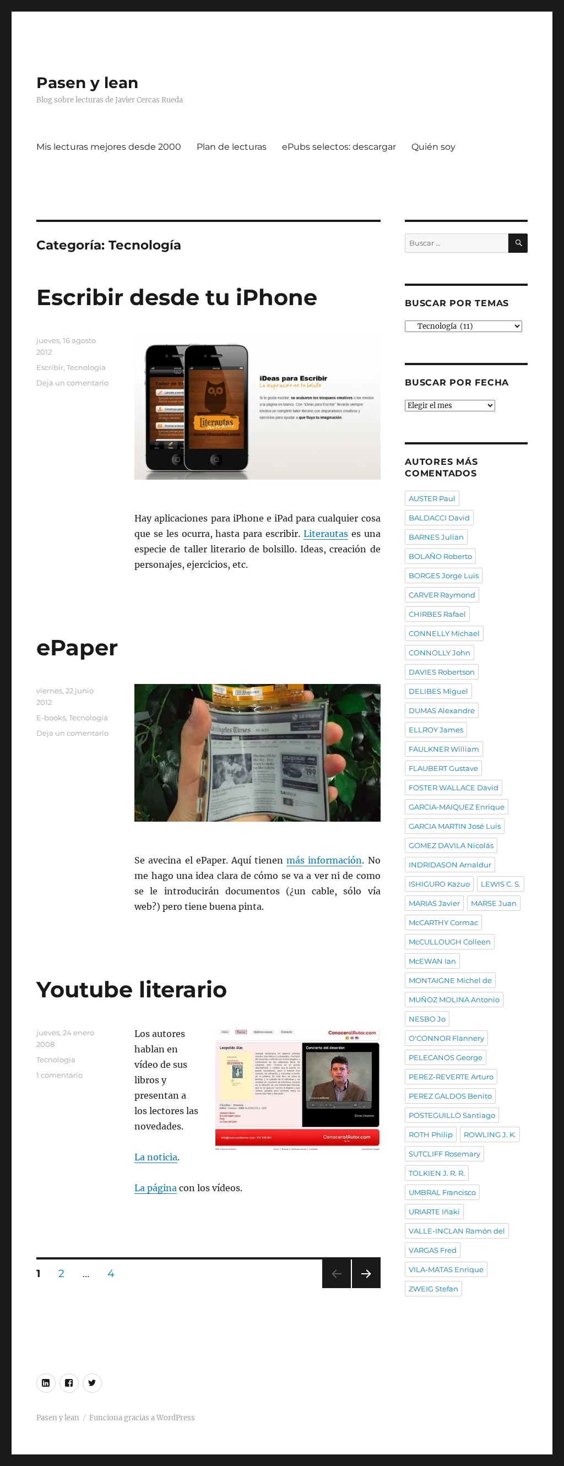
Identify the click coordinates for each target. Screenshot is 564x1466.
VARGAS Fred (433, 1250)
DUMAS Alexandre (442, 710)
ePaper (77, 647)
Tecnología (86, 367)
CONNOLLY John (439, 652)
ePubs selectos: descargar (339, 147)
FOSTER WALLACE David (453, 787)
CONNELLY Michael (444, 633)
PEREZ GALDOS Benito (450, 1096)
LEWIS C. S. (500, 883)
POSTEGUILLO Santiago (452, 1115)
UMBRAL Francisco (442, 1192)
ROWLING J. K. (490, 1134)
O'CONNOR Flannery (446, 1038)
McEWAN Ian (432, 961)
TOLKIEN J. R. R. (437, 1173)
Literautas (325, 533)
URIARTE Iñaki (434, 1211)
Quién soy (433, 147)
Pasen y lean (87, 82)
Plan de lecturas (232, 147)
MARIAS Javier (434, 903)
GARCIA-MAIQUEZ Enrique (457, 806)
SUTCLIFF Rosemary (444, 1153)
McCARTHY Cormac (443, 922)
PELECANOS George (445, 1057)
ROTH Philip (431, 1134)
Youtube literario (131, 989)
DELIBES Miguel (438, 691)
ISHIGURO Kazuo (439, 883)
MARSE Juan (494, 903)
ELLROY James (436, 729)
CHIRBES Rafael (437, 614)
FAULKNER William (444, 749)
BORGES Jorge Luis (444, 575)
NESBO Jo (427, 1018)
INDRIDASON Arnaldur (450, 864)
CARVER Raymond (442, 594)
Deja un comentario (72, 382)
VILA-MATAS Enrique (446, 1269)
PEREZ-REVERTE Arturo (451, 1076)
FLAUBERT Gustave (443, 768)
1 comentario (59, 1075)
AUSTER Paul (432, 498)
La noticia (155, 1157)
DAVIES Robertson (442, 671)
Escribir (49, 367)
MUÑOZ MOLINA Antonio (454, 999)
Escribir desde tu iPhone (176, 297)
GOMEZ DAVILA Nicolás (451, 845)
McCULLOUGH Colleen (450, 941)
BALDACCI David (439, 517)
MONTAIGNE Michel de (450, 980)
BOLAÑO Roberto (440, 556)
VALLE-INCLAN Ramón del (457, 1230)
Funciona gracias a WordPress (142, 1417)
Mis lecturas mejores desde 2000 (108, 147)
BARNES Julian (436, 537)
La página (155, 1187)
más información (324, 860)
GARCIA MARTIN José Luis (455, 826)
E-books (51, 717)
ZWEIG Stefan (433, 1288)
